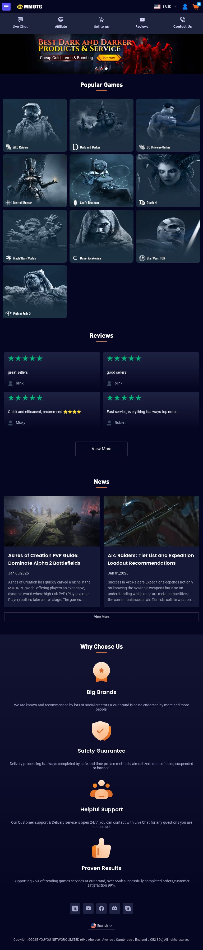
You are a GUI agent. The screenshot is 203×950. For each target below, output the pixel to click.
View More (101, 448)
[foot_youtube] (88, 908)
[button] (96, 68)
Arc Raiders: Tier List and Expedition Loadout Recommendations (151, 559)
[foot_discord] (114, 908)
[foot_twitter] (75, 908)
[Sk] (128, 908)
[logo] (29, 6)
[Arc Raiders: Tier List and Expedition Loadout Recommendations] (151, 521)
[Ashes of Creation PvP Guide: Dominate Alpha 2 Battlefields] (52, 521)
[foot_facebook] (101, 908)
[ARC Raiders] (101, 53)
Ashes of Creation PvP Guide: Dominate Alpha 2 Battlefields (44, 559)
